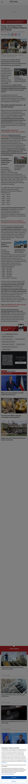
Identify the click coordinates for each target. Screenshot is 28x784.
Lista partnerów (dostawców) (7, 774)
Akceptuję (14, 777)
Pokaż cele (14, 781)
